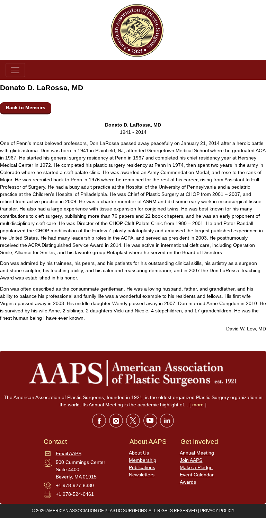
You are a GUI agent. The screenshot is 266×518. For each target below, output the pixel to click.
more (198, 404)
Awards (188, 482)
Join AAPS (191, 460)
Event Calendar (197, 474)
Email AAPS (68, 453)
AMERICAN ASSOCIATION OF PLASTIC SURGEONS (96, 510)
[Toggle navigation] (15, 70)
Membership (142, 460)
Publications (142, 467)
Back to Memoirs (25, 107)
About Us (139, 453)
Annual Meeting (197, 453)
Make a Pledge (196, 467)
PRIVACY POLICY (217, 510)
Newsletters (141, 474)
